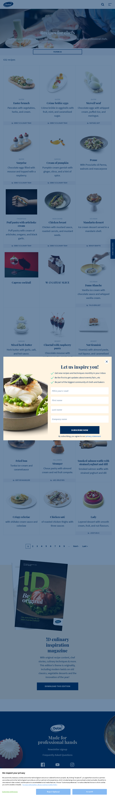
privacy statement (93, 436)
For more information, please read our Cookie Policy (39, 785)
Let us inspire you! (80, 367)
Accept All (89, 792)
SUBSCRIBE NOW (79, 430)
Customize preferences (10, 792)
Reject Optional (53, 792)
